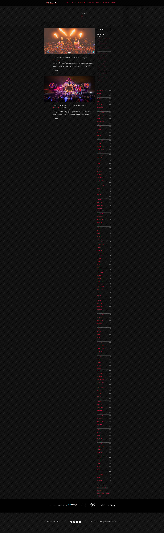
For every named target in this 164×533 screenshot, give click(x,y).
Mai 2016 (99, 432)
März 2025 (99, 138)
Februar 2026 (100, 107)
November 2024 (100, 149)
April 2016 (99, 435)
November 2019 (100, 314)
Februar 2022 (100, 239)
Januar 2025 (99, 143)
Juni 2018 (99, 362)
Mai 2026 (99, 98)
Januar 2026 (99, 110)
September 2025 (100, 121)
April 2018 (99, 368)
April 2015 (99, 469)
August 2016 (99, 424)
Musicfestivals (100, 493)
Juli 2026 (99, 93)
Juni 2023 (99, 194)
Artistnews (90, 2)
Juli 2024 (99, 160)
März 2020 (99, 303)
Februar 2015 (100, 474)
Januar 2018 (99, 376)
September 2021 (100, 253)
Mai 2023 (99, 197)
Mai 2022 (99, 230)
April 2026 (99, 101)
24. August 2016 (63, 60)
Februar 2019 (100, 340)
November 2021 (100, 247)
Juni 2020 (99, 295)
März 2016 (99, 438)
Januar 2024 (99, 174)
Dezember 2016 (100, 413)
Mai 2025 (99, 132)
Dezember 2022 (100, 211)
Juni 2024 (99, 163)
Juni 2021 (99, 261)
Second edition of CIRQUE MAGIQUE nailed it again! (70, 58)
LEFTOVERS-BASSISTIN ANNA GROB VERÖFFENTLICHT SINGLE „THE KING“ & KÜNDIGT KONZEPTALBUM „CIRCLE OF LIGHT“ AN (103, 66)
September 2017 (100, 387)
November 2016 (100, 415)
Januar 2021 (99, 275)
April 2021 (99, 267)
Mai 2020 (99, 297)
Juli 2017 (99, 393)
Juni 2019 (99, 328)
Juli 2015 (99, 460)
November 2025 (100, 115)
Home (68, 2)
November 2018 (100, 348)
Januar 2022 (99, 241)
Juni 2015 (99, 463)
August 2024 (99, 157)
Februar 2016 (100, 441)
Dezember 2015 (100, 446)
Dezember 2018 (100, 345)
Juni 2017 (99, 396)
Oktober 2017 (100, 385)
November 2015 (100, 449)
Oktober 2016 (100, 418)
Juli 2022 (99, 225)
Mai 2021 (99, 264)
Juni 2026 (99, 96)
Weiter (56, 70)
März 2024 (99, 171)
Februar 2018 (100, 373)
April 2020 (99, 300)
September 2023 (100, 185)
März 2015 (99, 471)
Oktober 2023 (100, 183)
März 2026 (99, 104)
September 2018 (100, 354)
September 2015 (100, 455)
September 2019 (100, 320)
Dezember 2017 (100, 379)
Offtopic (98, 2)
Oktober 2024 (100, 152)
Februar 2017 (100, 407)
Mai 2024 (99, 166)
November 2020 (100, 281)
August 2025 (99, 124)
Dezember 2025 (100, 112)
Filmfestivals (104, 487)
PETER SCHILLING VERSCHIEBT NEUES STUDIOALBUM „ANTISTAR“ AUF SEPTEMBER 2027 (103, 56)
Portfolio (106, 2)
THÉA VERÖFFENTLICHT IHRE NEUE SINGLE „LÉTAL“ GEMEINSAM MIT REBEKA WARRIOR (104, 41)
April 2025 (99, 135)
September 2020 (100, 286)
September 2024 (100, 154)
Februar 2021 (100, 272)
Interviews (99, 490)
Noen (55, 60)
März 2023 (99, 202)
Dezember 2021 (100, 244)
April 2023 (99, 199)
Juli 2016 (99, 427)
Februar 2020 (100, 306)
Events (74, 2)
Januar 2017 (99, 410)
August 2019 (99, 323)
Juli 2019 (99, 326)
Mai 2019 (99, 331)
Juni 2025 (99, 129)
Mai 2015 (99, 466)
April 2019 (99, 334)
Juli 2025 (99, 126)
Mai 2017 (99, 399)
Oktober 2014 (100, 477)
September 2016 (100, 421)
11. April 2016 (63, 107)
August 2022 (99, 222)
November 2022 (100, 213)
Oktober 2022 (100, 216)
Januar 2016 (99, 443)
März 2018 (99, 370)
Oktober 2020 (100, 283)
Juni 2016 (99, 429)
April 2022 (99, 233)
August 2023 (99, 188)
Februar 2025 (100, 140)
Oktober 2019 (100, 317)
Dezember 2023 (100, 177)
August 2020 (99, 289)
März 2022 (99, 236)
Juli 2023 (99, 191)
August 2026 (99, 90)
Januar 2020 (99, 309)
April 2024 (99, 168)
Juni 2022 (99, 227)
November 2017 (100, 382)
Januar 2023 (99, 208)
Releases (99, 496)
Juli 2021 (99, 258)
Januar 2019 (99, 342)
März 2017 (99, 404)
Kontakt (113, 2)
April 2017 (99, 401)
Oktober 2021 (100, 250)
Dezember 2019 (100, 312)
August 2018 (99, 356)
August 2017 (99, 390)
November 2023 (100, 180)
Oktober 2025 (100, 118)
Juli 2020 (99, 292)
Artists (98, 487)
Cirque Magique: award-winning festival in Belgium (69, 106)
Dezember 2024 (100, 146)
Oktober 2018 (100, 351)
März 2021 (99, 269)
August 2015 (99, 457)
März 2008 (99, 480)
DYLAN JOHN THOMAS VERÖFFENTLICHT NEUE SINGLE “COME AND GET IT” (104, 48)
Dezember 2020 (100, 278)
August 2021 (99, 255)
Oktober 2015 (100, 452)
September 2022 (100, 219)
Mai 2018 (99, 365)
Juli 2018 (99, 359)
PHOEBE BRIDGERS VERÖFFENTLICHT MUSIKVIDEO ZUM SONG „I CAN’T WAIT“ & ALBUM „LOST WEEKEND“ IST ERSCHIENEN (104, 78)
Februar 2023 (100, 205)
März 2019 (99, 337)
